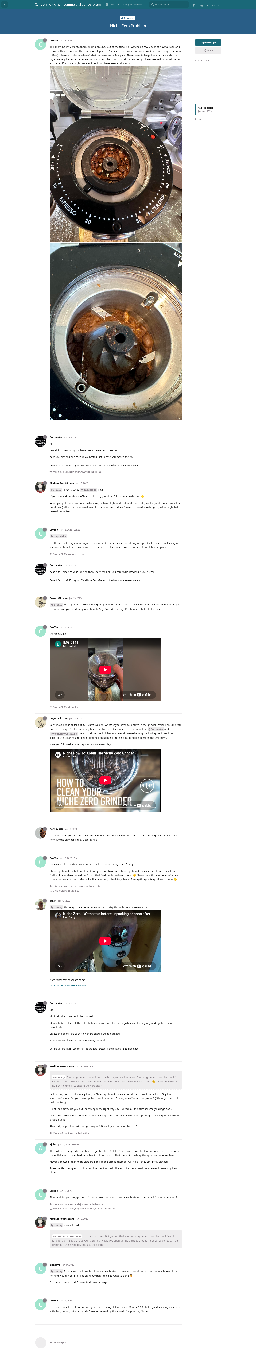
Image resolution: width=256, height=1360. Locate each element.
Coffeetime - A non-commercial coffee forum (68, 4)
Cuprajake (90, 489)
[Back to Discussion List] (4, 4)
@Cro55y (56, 489)
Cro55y (58, 604)
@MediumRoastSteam (64, 733)
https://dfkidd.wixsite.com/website (68, 985)
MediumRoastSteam (68, 1236)
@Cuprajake (155, 729)
